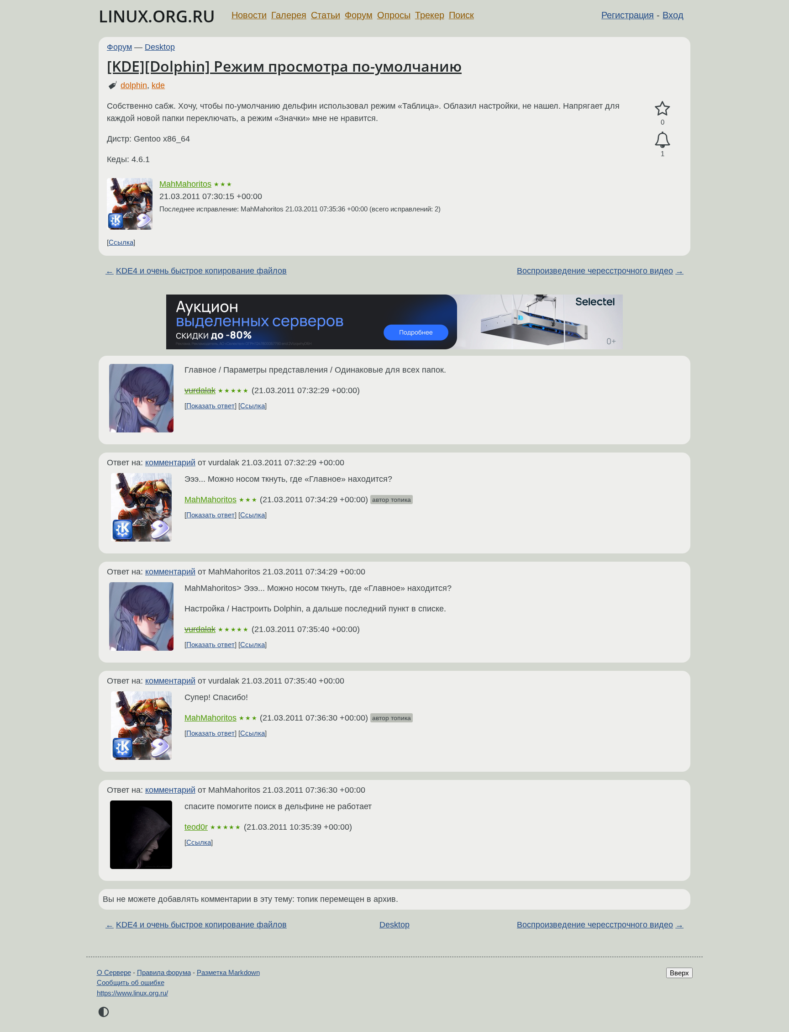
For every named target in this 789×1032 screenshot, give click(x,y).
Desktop (160, 47)
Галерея (288, 15)
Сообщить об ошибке (130, 982)
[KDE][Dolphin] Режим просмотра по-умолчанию (284, 66)
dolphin (134, 85)
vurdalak (200, 390)
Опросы (393, 15)
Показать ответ (210, 406)
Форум (359, 15)
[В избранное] (662, 109)
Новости (249, 15)
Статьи (325, 15)
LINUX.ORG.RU (157, 16)
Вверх (679, 973)
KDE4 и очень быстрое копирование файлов (201, 270)
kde (158, 85)
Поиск (461, 15)
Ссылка (121, 242)
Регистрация (627, 15)
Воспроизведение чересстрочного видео (595, 270)
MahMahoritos (185, 184)
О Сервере (114, 972)
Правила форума (164, 972)
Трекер (429, 15)
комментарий (170, 462)
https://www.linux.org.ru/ (132, 993)
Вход (673, 15)
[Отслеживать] (662, 140)
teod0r (196, 827)
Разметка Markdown (228, 972)
